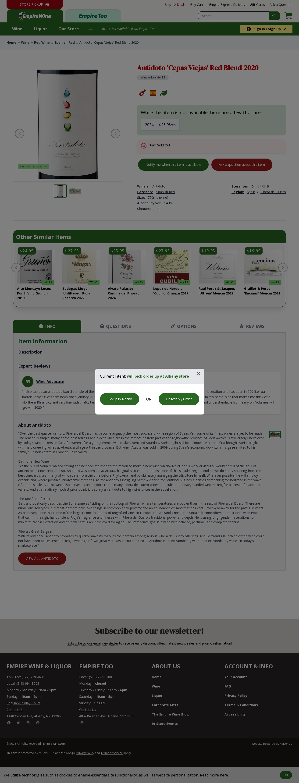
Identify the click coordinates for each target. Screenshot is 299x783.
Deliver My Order (179, 399)
